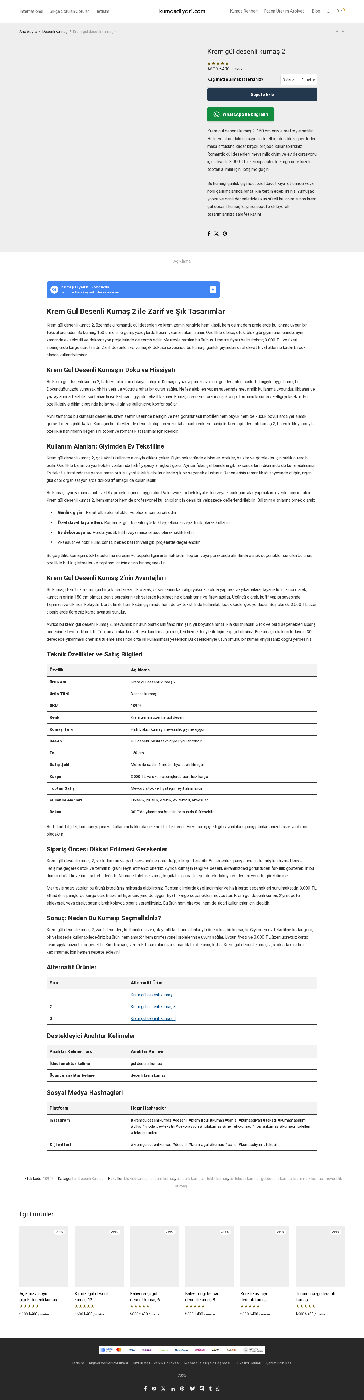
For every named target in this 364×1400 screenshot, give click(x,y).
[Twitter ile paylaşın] (216, 234)
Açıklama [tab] (182, 261)
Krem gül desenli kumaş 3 (153, 1006)
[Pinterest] (182, 1388)
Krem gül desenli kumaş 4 (153, 1018)
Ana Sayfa (28, 31)
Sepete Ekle (262, 94)
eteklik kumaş (216, 1179)
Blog (316, 11)
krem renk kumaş (308, 1179)
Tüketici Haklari (248, 1363)
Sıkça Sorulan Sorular (69, 11)
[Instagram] (153, 1388)
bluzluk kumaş (136, 1179)
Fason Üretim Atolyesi (284, 11)
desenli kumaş (162, 1179)
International (31, 11)
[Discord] (201, 1388)
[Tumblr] (210, 1388)
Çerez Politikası (279, 1363)
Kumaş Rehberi (244, 11)
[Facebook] (145, 1388)
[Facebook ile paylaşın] (208, 234)
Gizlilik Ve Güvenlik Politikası (156, 1363)
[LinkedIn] (173, 1388)
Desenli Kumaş (55, 31)
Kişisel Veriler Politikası (108, 1363)
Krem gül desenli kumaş (151, 995)
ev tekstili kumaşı (245, 1179)
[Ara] (328, 11)
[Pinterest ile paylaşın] (225, 234)
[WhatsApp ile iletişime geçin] (218, 1388)
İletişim (102, 11)
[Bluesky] (192, 1388)
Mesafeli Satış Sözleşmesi (207, 1363)
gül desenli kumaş (276, 1179)
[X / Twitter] (163, 1388)
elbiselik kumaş (190, 1179)
